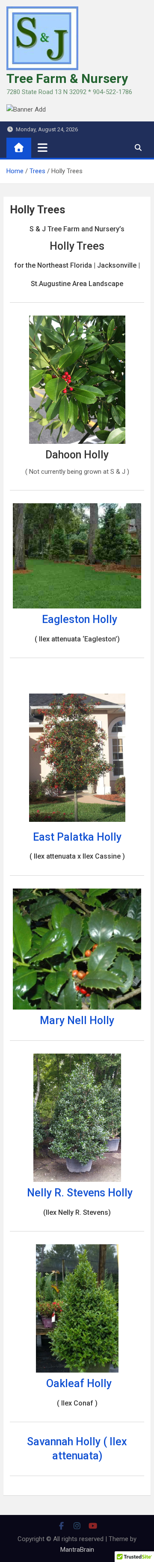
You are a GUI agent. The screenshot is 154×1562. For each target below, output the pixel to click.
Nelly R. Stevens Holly (80, 1193)
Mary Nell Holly (77, 1020)
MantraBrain (77, 1549)
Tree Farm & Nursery (67, 78)
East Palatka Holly (77, 837)
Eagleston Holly (79, 619)
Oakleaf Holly (79, 1383)
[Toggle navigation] (42, 147)
